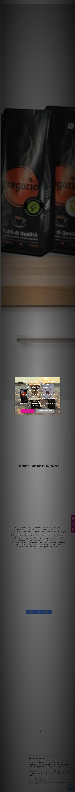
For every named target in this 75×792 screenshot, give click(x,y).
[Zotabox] (59, 413)
